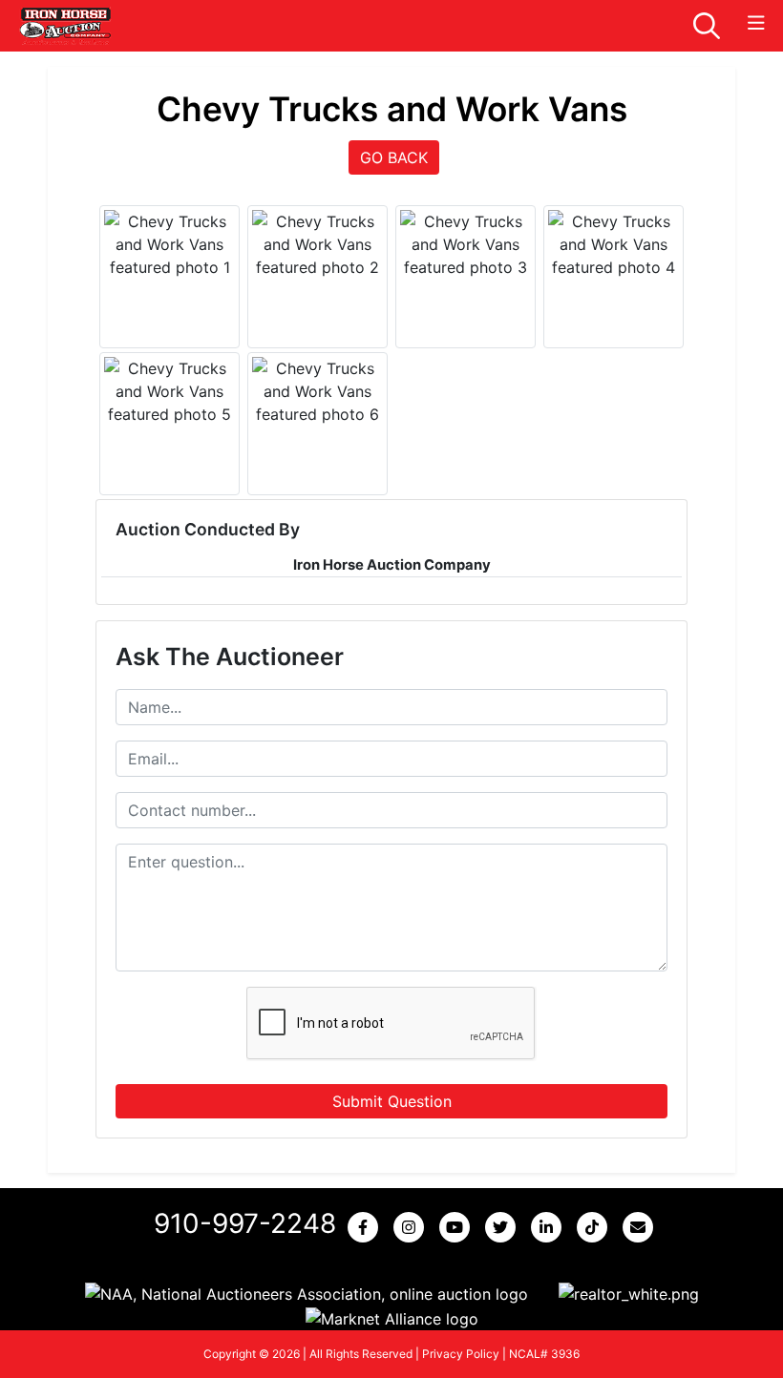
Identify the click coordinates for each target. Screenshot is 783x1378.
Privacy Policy (460, 1354)
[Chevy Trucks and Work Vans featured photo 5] (169, 391)
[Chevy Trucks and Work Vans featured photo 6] (317, 391)
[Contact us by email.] (642, 1227)
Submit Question (392, 1101)
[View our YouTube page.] (458, 1227)
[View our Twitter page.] (504, 1227)
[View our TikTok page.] (596, 1227)
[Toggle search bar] (706, 26)
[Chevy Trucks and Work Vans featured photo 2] (317, 244)
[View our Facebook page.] (367, 1227)
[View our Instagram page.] (412, 1227)
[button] (306, 1294)
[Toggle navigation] (756, 23)
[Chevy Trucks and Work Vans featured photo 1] (169, 244)
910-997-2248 (245, 1223)
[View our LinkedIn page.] (550, 1227)
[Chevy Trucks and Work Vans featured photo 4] (613, 244)
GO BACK (394, 157)
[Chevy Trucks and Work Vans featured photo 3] (465, 244)
